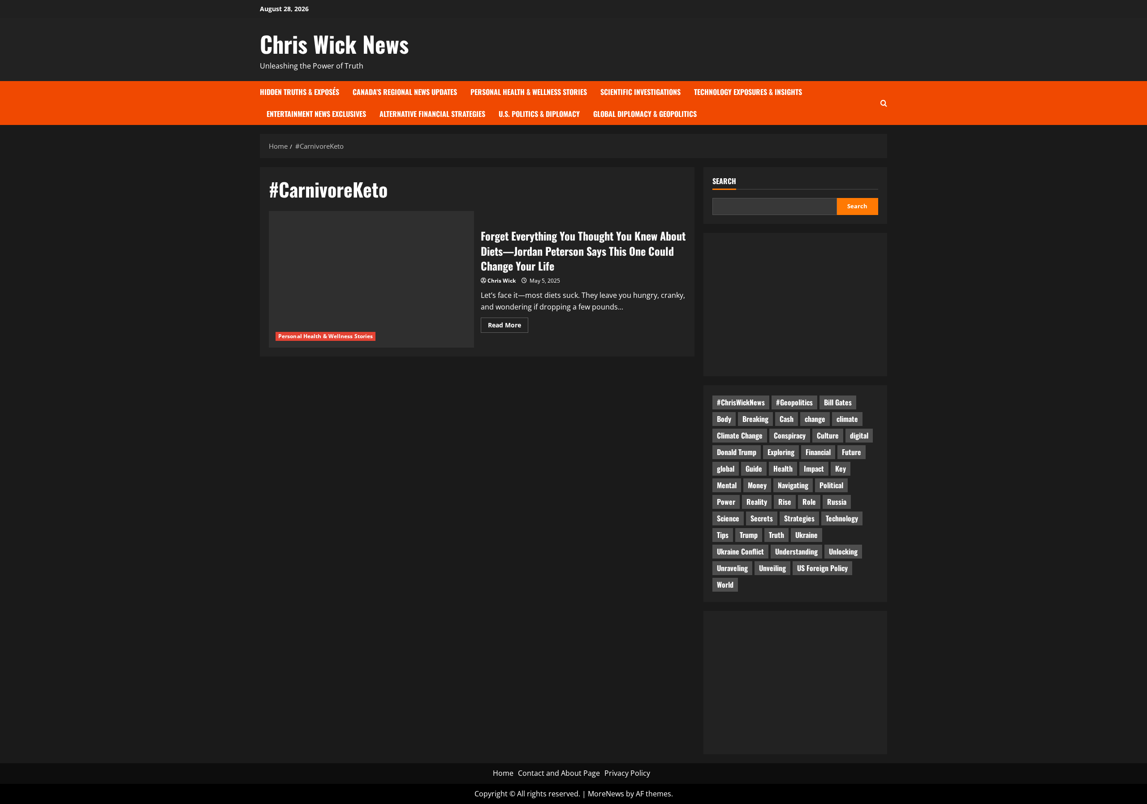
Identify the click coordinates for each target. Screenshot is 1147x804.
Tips (723, 534)
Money (757, 485)
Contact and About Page (559, 773)
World (725, 584)
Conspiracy (790, 435)
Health (783, 468)
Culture (828, 435)
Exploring (781, 452)
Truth (776, 534)
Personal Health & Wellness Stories (528, 91)
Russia (836, 501)
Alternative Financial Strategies (432, 113)
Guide (754, 468)
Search (724, 181)
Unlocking (843, 551)
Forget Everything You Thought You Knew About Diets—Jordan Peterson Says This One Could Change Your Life (583, 251)
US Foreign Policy (822, 568)
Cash (786, 418)
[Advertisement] (795, 304)
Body (724, 418)
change (815, 418)
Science (728, 518)
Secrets (761, 518)
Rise (784, 501)
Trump (749, 534)
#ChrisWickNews (741, 402)
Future (851, 452)
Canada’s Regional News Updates (405, 91)
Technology (842, 518)
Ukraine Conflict (740, 551)
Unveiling (772, 568)
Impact (814, 468)
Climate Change (740, 435)
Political (831, 485)
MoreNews (606, 794)
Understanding (796, 551)
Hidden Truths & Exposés (299, 91)
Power (726, 501)
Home (503, 773)
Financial (818, 452)
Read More (508, 326)
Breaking (755, 418)
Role (809, 501)
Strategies (799, 518)
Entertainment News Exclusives (316, 113)
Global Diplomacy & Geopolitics (645, 113)
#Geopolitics (794, 402)
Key (840, 468)
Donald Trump (736, 452)
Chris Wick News (334, 43)
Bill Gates (838, 402)
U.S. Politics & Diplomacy (539, 113)
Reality (756, 501)
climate (847, 418)
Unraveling (732, 568)
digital (859, 435)
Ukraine (806, 534)
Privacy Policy (627, 773)
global (725, 468)
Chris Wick (501, 280)
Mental (727, 485)
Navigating (793, 485)
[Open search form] (883, 103)
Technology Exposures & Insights (748, 91)
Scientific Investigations (640, 91)
